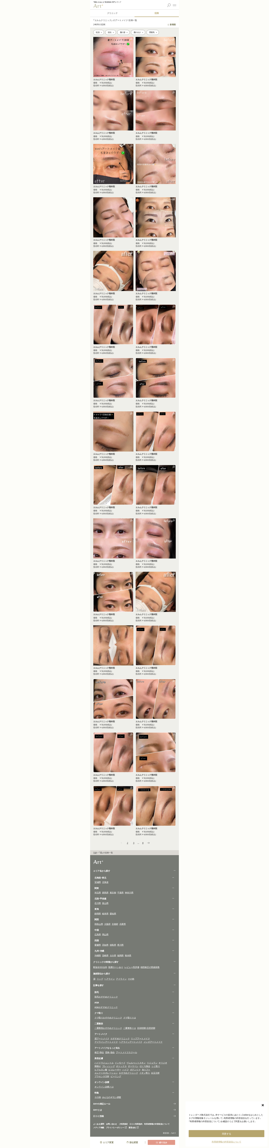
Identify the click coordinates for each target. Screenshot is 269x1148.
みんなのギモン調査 (111, 1097)
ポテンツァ (135, 1069)
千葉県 (120, 892)
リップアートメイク (140, 1038)
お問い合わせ (111, 1124)
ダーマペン (133, 1066)
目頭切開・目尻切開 (146, 1028)
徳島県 (113, 944)
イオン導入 (144, 1072)
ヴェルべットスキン (136, 1062)
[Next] (148, 842)
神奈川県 (129, 892)
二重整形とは (129, 1028)
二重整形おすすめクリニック (108, 1028)
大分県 (113, 955)
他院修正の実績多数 (149, 967)
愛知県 (113, 913)
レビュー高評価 (131, 967)
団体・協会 (110, 1052)
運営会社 (132, 1127)
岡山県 (105, 934)
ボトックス (121, 1066)
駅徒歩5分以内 (100, 967)
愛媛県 (97, 944)
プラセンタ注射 (101, 1076)
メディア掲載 (98, 1127)
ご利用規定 (123, 1124)
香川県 (120, 944)
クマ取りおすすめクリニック (108, 1017)
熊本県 (128, 955)
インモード (120, 1062)
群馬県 (105, 892)
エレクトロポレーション (106, 1072)
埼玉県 (97, 892)
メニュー (174, 5)
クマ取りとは (129, 1017)
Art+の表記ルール (101, 1103)
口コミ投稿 (98, 1116)
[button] (262, 1105)
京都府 (115, 924)
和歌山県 (98, 924)
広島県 (97, 934)
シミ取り (155, 1066)
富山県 (105, 903)
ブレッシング (108, 1066)
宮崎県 (105, 955)
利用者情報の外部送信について (226, 1141)
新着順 (173, 24)
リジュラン (152, 1062)
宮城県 (97, 882)
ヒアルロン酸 (100, 1069)
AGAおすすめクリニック (106, 1007)
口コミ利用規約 (136, 1124)
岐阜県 (105, 913)
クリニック (112, 13)
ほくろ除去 (145, 1066)
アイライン (121, 978)
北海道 (105, 882)
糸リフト (146, 1069)
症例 (157, 13)
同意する (226, 1133)
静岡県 (97, 913)
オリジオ (163, 1062)
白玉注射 (155, 1072)
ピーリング (116, 1076)
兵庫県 (122, 924)
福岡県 (120, 955)
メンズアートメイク (153, 1041)
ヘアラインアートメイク (130, 1041)
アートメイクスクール (126, 1052)
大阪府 (107, 924)
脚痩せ (97, 1066)
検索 (168, 5)
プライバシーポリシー (115, 1127)
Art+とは (97, 1109)
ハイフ (125, 1069)
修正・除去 (99, 1052)
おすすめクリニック (120, 1038)
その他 (131, 978)
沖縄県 (97, 955)
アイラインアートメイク (106, 1041)
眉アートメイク (101, 1038)
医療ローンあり (115, 967)
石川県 (97, 903)
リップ (100, 978)
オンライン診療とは (103, 1086)
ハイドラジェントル (103, 1062)
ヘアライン (109, 978)
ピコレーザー (114, 1069)
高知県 (105, 944)
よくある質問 (98, 1124)
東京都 (113, 892)
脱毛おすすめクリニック (106, 996)
